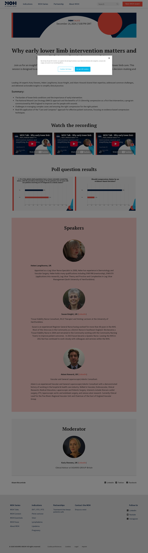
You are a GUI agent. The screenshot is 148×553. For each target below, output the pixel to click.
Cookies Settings (65, 69)
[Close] (109, 58)
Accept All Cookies (83, 69)
